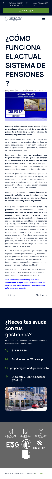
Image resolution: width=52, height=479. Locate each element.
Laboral (30, 90)
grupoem (11, 90)
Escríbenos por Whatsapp (27, 359)
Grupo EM (39, 473)
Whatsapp (27, 10)
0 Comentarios (40, 90)
